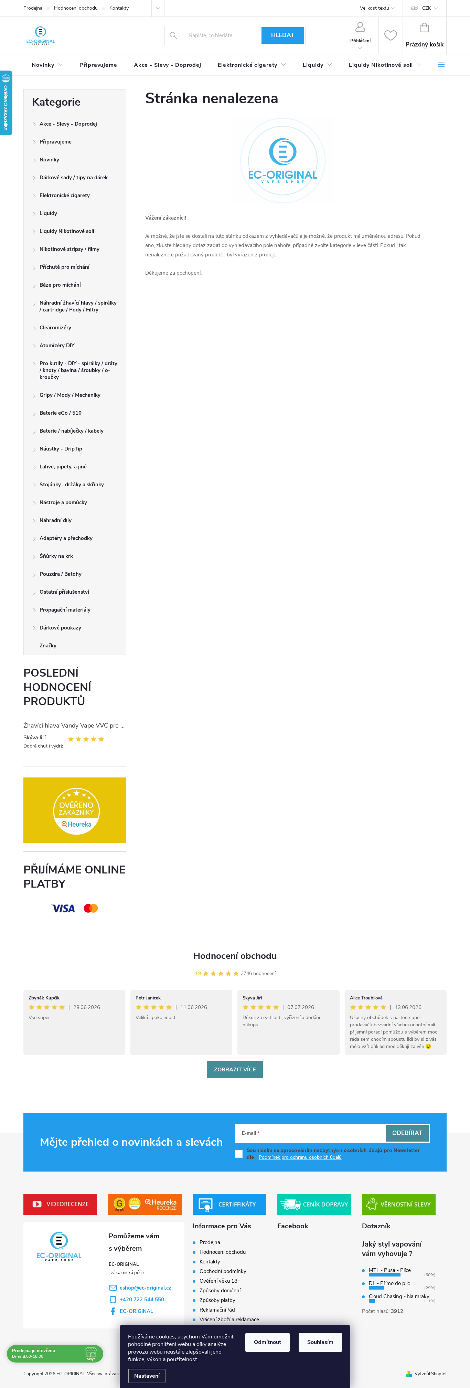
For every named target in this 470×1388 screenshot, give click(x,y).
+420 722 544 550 (142, 1299)
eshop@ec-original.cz (145, 1287)
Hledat (282, 35)
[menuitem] (47, 65)
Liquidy (48, 213)
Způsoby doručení (220, 1290)
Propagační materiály (65, 609)
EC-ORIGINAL (136, 1311)
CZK (426, 8)
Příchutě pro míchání (64, 267)
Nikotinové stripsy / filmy (69, 249)
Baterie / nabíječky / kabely (72, 430)
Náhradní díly (56, 520)
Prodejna (32, 8)
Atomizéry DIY (57, 345)
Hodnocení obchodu (76, 8)
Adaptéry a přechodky (66, 538)
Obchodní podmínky (223, 1271)
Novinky (49, 159)
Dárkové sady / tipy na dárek (74, 177)
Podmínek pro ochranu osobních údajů (300, 1157)
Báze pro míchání (60, 285)
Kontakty (119, 8)
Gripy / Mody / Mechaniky (70, 395)
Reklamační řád (217, 1309)
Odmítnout (267, 1342)
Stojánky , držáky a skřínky (72, 484)
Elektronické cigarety (65, 195)
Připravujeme (56, 141)
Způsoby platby (217, 1300)
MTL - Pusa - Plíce (390, 1270)
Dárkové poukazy (60, 627)
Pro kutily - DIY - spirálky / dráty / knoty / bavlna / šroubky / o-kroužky (78, 370)
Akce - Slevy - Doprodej (68, 123)
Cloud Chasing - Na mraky (399, 1296)
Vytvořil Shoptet (431, 1374)
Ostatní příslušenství (64, 592)
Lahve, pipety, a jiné (63, 466)
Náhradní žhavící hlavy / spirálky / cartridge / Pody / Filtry (78, 306)
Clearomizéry (55, 327)
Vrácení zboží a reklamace (229, 1319)
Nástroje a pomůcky (63, 502)
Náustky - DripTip (61, 448)
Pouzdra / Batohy (61, 574)
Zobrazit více (235, 1069)
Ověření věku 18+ (220, 1281)
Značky (48, 645)
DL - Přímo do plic (389, 1283)
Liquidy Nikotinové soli (67, 231)
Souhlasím (320, 1342)
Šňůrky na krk (56, 556)
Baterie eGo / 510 (61, 413)
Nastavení (147, 1376)
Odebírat (407, 1133)
